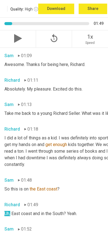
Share (93, 8)
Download (56, 8)
